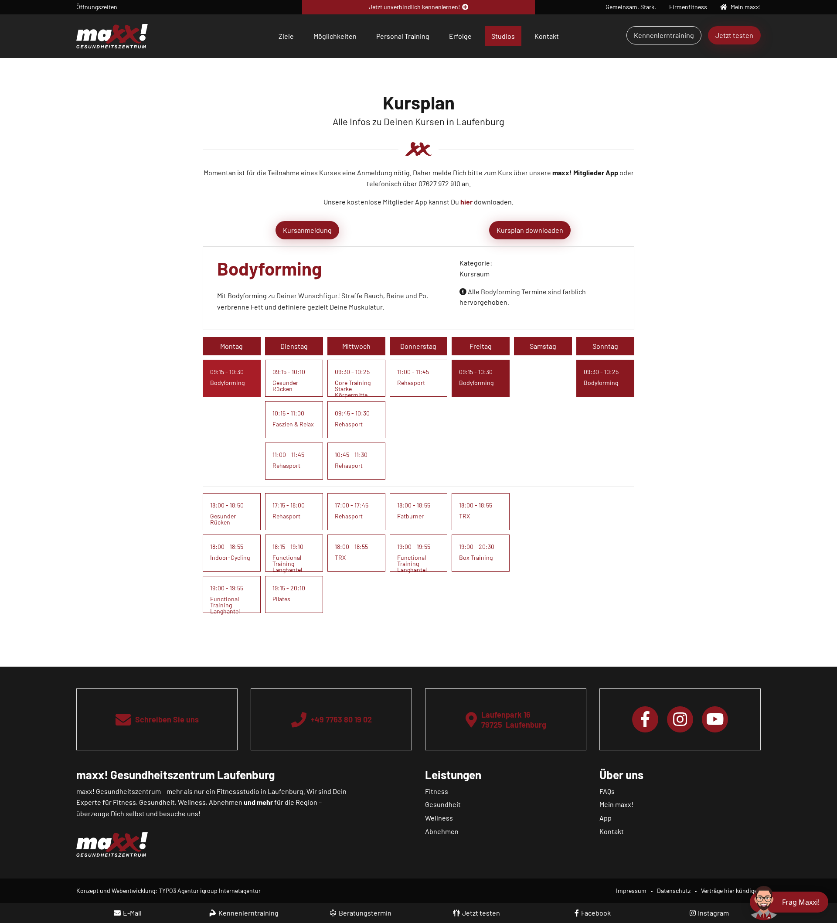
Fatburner (410, 516)
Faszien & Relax (293, 424)
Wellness (439, 818)
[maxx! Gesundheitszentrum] (112, 35)
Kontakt (546, 36)
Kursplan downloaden (530, 230)
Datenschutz (674, 890)
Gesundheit (443, 804)
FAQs (607, 791)
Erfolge (460, 36)
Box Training (476, 557)
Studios (503, 36)
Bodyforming (227, 382)
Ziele (286, 36)
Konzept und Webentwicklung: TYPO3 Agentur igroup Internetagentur (168, 890)
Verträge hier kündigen (731, 890)
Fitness (436, 791)
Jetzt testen (734, 35)
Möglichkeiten (335, 36)
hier (466, 202)
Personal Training (402, 36)
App (605, 818)
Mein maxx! (616, 804)
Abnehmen (442, 831)
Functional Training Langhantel (225, 605)
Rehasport (286, 465)
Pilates (281, 599)
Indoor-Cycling (230, 557)
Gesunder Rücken (285, 385)
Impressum (631, 890)
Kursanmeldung (307, 230)
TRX (340, 557)
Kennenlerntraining (664, 35)
